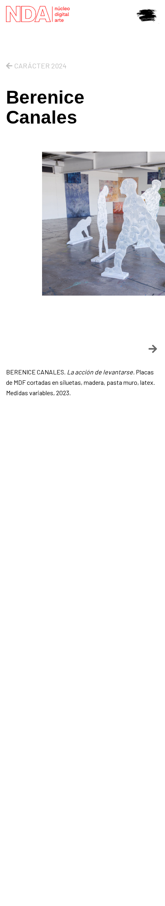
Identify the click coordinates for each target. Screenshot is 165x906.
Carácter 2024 (39, 65)
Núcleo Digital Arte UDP (55, 14)
